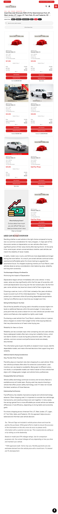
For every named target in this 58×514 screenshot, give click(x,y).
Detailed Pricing (15, 63)
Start (16, 235)
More (16, 71)
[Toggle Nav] (56, 6)
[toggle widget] (54, 510)
